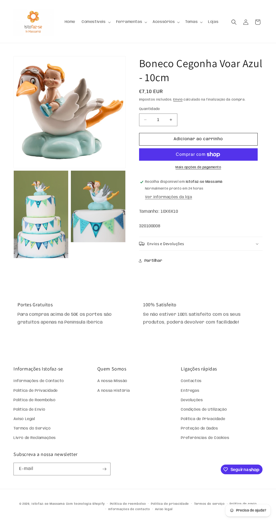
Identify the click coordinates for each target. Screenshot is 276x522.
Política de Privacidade (35, 391)
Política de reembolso (128, 504)
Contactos (191, 381)
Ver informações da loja (168, 197)
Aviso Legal (24, 419)
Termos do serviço (209, 504)
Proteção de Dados (199, 428)
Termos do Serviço (31, 428)
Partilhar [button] (153, 261)
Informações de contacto (129, 509)
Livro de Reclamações (34, 438)
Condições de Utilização (204, 409)
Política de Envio (29, 409)
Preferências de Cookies (205, 438)
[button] (95, 22)
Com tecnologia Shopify (85, 504)
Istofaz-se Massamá (48, 504)
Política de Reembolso (34, 400)
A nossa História (113, 391)
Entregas (190, 391)
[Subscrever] (104, 469)
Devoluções (192, 400)
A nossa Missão (112, 381)
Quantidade (149, 109)
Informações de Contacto (38, 381)
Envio (178, 99)
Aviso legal (164, 509)
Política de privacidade (170, 504)
